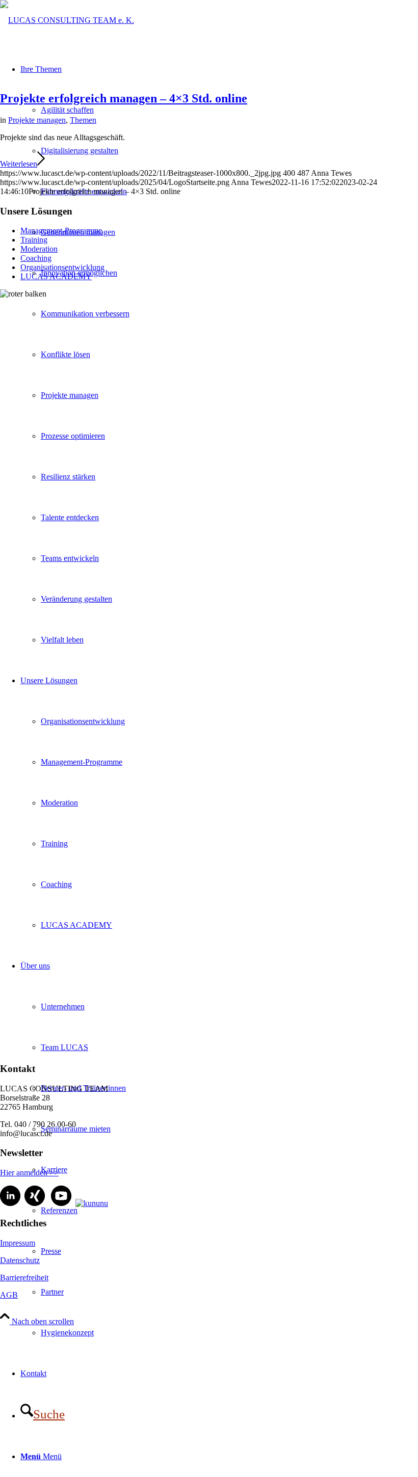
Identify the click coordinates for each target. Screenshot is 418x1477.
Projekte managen (37, 120)
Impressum (17, 1243)
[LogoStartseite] (67, 20)
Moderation (39, 249)
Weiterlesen (18, 163)
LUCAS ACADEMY (56, 276)
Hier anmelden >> (29, 1172)
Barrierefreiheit (24, 1277)
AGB (9, 1295)
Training (33, 239)
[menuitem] (229, 1332)
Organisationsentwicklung (62, 267)
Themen (83, 120)
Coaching (35, 258)
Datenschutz (20, 1260)
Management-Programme (61, 230)
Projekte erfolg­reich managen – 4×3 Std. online (123, 98)
